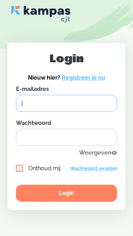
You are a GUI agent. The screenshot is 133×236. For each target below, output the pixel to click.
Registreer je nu (83, 77)
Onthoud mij (44, 168)
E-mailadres (32, 89)
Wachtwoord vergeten (94, 168)
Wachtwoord (33, 123)
